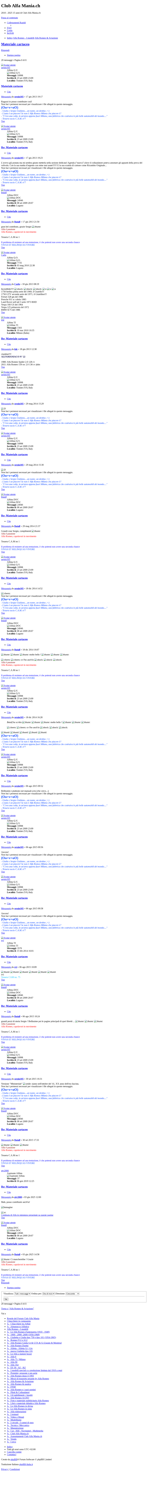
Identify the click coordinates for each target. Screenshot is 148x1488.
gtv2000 (5, 1170)
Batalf (4, 192)
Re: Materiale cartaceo (14, 147)
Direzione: (61, 1293)
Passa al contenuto (9, 17)
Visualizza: (8, 1293)
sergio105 (5, 67)
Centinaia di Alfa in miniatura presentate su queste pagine (27, 1215)
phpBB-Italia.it (26, 1464)
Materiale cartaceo (15, 44)
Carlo (3, 255)
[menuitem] (9, 28)
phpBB (14, 1459)
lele (2, 320)
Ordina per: (36, 1293)
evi (2, 940)
